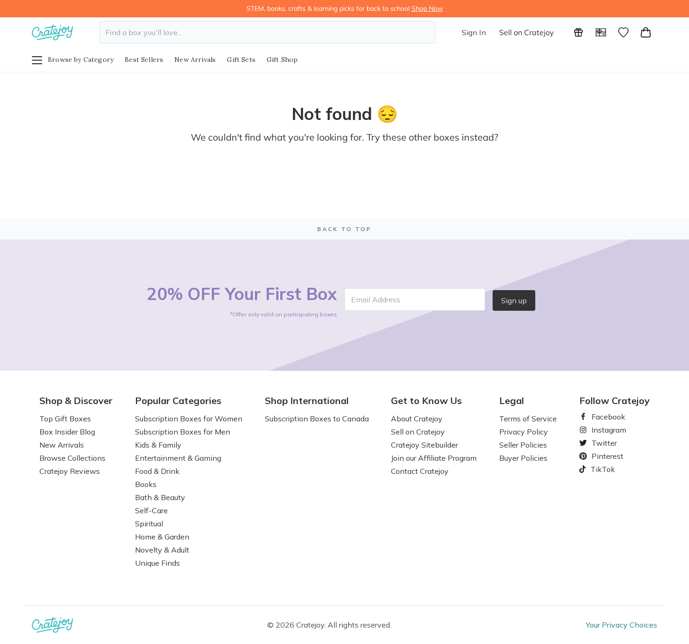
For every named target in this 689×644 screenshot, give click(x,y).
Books (146, 484)
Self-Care (151, 510)
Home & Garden (162, 536)
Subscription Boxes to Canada (317, 418)
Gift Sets (241, 59)
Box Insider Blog (67, 431)
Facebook (605, 416)
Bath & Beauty (160, 497)
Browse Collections (72, 458)
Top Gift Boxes (65, 418)
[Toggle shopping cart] (646, 32)
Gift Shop (282, 59)
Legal (511, 401)
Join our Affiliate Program (434, 458)
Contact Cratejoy (420, 471)
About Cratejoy (416, 418)
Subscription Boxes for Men (182, 431)
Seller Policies (523, 444)
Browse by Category (80, 59)
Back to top (344, 228)
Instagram (605, 429)
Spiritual (149, 523)
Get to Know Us (426, 401)
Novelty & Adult (162, 549)
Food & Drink (157, 471)
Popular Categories (178, 401)
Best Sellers (144, 59)
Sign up (514, 300)
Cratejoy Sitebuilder (424, 444)
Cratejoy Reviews (69, 471)
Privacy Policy (523, 431)
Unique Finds (157, 563)
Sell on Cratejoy (526, 32)
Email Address (375, 299)
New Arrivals (195, 59)
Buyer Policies (523, 458)
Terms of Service (528, 418)
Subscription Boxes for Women (188, 418)
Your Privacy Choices (621, 624)
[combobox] (267, 32)
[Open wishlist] (623, 32)
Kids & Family (158, 444)
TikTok (599, 469)
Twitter (600, 443)
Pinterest (604, 456)
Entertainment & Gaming (178, 458)
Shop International (307, 401)
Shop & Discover (75, 401)
